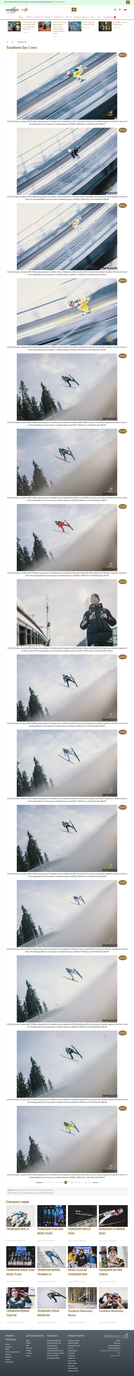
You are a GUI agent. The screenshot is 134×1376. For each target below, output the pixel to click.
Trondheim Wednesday (111, 1311)
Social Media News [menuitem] (109, 17)
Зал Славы (29, 1353)
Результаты (8, 1347)
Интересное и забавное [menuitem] (80, 17)
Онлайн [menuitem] (28, 17)
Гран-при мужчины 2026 (54, 1340)
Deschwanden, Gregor (74, 1340)
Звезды (28, 1356)
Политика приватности (59, 2)
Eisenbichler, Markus (73, 1343)
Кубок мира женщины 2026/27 (55, 1353)
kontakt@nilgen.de (48, 1193)
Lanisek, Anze (71, 1356)
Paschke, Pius (71, 1358)
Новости (7, 1344)
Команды (28, 1351)
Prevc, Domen (71, 1361)
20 (85, 1182)
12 (79, 1182)
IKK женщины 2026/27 (53, 1358)
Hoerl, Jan (70, 1348)
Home (7, 42)
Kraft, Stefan (71, 1353)
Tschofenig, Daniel (73, 1368)
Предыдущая (39, 1182)
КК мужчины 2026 (52, 1346)
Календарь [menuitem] (48, 17)
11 (75, 1182)
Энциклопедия (9, 1362)
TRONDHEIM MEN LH (17, 1229)
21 (89, 1182)
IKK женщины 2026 (52, 1348)
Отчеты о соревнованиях (12, 1352)
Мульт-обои (29, 1348)
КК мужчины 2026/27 (53, 1356)
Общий (7, 1349)
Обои (27, 1346)
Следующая (95, 1182)
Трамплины (8, 1357)
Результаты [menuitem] (37, 17)
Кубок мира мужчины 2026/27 (55, 1351)
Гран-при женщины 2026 (54, 1343)
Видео (28, 1340)
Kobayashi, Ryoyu (72, 1351)
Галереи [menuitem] (67, 17)
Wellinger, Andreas (73, 1371)
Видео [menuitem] (92, 17)
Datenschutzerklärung (114, 1346)
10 (71, 1182)
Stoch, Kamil (71, 1366)
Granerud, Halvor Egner (74, 1346)
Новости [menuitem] (20, 17)
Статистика (8, 1354)
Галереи (13, 42)
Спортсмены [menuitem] (57, 17)
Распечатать (117, 1343)
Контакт (118, 1340)
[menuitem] (115, 9)
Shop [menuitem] (98, 17)
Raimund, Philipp (72, 1363)
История (7, 1359)
